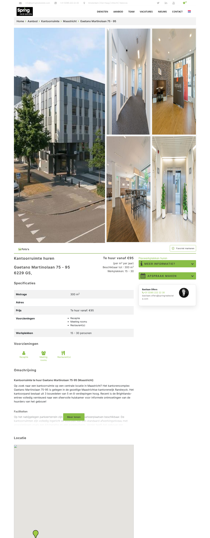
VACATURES (146, 11)
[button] (102, 11)
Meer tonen (74, 417)
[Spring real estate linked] (166, 3)
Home (20, 21)
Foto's (25, 249)
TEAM (131, 11)
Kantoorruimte (50, 21)
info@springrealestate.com (37, 3)
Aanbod (33, 21)
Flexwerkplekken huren (153, 258)
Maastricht (70, 21)
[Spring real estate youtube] (174, 3)
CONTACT (177, 11)
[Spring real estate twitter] (158, 3)
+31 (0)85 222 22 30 (69, 3)
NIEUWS (162, 11)
